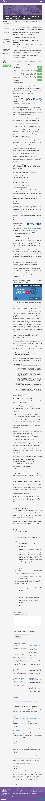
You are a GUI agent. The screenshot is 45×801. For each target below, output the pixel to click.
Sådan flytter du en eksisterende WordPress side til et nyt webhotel (7, 51)
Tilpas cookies (3, 799)
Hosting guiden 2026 (32, 687)
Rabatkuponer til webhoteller (18, 678)
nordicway (5, 26)
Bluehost (5, 34)
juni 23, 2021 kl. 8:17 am (38, 530)
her (38, 90)
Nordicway (15, 98)
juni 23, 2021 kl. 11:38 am (38, 587)
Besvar (16, 541)
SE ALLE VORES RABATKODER (7, 66)
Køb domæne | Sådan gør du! (18, 654)
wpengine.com (6, 32)
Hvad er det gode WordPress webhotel (7, 39)
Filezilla (29, 492)
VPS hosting (29, 442)
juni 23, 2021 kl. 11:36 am (38, 543)
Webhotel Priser (16, 669)
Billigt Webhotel (16, 645)
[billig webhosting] (22, 1)
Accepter (41, 799)
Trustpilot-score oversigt (33, 658)
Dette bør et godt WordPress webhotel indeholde (7, 43)
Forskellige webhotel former (7, 46)
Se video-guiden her (30, 524)
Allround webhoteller (7, 36)
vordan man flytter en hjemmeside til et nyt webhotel (24, 477)
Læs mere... (24, 651)
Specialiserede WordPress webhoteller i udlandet (7, 30)
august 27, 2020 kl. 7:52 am (38, 570)
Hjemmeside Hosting (32, 678)
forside (23, 254)
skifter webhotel (25, 484)
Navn (15, 627)
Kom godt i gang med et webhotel (35, 669)
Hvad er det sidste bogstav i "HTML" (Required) (24, 631)
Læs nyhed (16, 714)
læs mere (39, 21)
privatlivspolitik (3, 794)
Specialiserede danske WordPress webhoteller (7, 24)
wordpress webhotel (33, 394)
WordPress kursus (36, 272)
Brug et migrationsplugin (7, 55)
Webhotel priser (34, 153)
